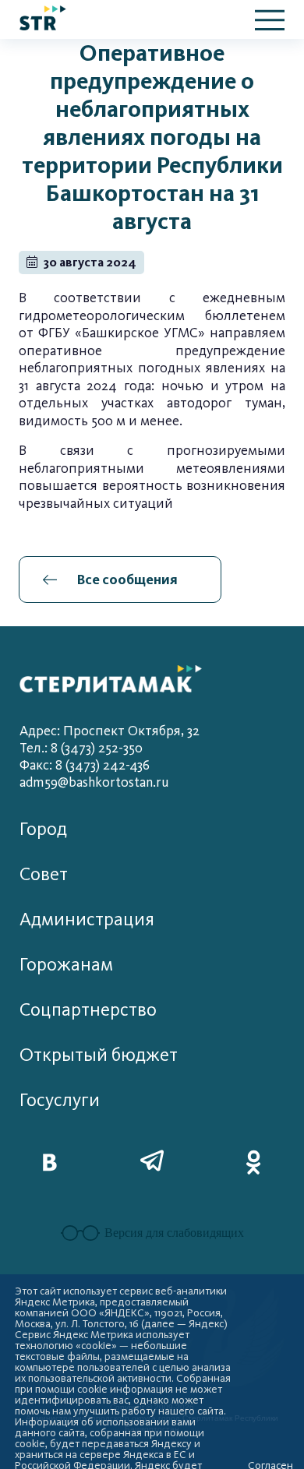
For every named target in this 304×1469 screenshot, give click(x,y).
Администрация (86, 919)
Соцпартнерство (88, 1009)
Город (43, 829)
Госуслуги (59, 1100)
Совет (43, 874)
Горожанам (66, 964)
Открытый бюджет (98, 1055)
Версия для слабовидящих (174, 1232)
